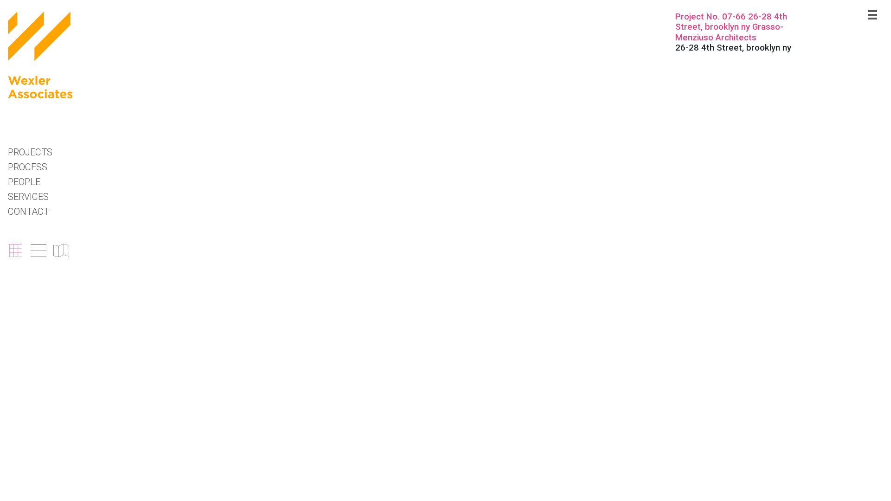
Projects (30, 152)
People (24, 181)
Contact (28, 211)
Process (27, 167)
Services (28, 196)
